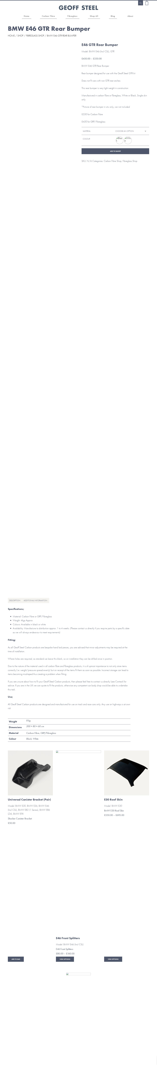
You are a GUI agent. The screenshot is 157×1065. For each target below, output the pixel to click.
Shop (20, 35)
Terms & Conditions (45, 1020)
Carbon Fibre (45, 1007)
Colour (86, 138)
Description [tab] (14, 600)
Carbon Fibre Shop (112, 161)
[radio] (119, 140)
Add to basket (115, 151)
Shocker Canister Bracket (20, 818)
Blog (112, 1007)
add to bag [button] (16, 959)
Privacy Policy (111, 1020)
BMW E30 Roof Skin (114, 810)
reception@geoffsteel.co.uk (78, 1040)
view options (65, 959)
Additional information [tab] (35, 600)
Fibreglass (67, 1007)
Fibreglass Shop (35, 35)
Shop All (89, 1007)
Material (86, 131)
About (134, 1007)
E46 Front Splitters (64, 949)
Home (11, 35)
